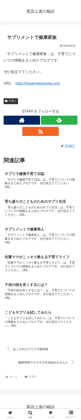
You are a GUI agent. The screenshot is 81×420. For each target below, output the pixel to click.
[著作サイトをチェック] (22, 120)
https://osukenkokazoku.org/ (38, 83)
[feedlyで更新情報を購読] (59, 120)
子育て (13, 101)
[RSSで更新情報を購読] (40, 131)
